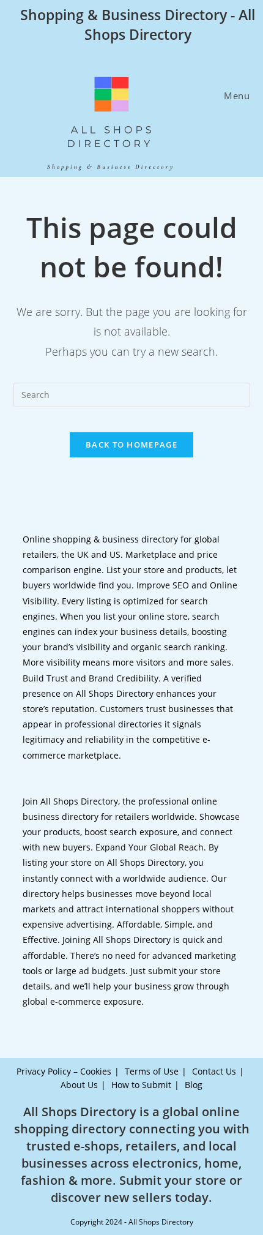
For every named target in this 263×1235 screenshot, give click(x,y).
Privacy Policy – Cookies (64, 1071)
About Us (79, 1084)
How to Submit (141, 1084)
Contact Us (214, 1071)
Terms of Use (152, 1071)
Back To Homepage (131, 444)
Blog (193, 1084)
